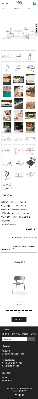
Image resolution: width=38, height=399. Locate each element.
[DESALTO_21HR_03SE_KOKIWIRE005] (6, 115)
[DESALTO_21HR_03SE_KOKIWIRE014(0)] (18, 91)
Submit (31, 339)
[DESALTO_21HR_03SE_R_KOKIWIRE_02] (30, 56)
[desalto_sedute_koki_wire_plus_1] (6, 174)
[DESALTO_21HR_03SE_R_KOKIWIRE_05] (30, 67)
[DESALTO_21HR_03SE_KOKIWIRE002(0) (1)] (18, 103)
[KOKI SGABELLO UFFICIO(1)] (30, 139)
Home (4, 9)
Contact (16, 395)
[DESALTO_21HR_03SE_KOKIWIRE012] (6, 91)
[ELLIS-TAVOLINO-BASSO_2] (30, 174)
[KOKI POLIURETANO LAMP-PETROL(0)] (30, 150)
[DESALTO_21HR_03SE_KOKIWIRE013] (30, 91)
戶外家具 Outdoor (19, 9)
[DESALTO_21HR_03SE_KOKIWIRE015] (18, 79)
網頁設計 (16, 391)
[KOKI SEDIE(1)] (18, 139)
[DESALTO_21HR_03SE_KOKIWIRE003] (30, 103)
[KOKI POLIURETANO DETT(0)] (18, 162)
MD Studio (19, 3)
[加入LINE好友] (34, 3)
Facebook (9, 237)
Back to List (19, 319)
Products (10, 9)
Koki (19, 305)
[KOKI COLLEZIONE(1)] (6, 56)
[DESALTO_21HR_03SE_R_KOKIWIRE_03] (6, 67)
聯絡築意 (4, 378)
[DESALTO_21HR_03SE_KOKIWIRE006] (30, 115)
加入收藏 (12, 237)
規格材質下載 (31, 229)
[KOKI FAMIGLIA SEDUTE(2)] (18, 150)
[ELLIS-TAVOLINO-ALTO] (6, 186)
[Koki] (19, 284)
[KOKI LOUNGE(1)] (6, 150)
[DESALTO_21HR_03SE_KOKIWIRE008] (18, 127)
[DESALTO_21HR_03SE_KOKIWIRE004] (18, 115)
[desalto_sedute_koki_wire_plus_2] (30, 162)
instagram (23, 395)
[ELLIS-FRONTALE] (18, 174)
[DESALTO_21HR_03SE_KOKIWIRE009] (6, 127)
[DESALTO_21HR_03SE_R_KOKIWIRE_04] (18, 67)
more (13, 249)
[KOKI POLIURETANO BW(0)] (6, 162)
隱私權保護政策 (7, 381)
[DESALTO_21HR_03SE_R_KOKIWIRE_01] (18, 56)
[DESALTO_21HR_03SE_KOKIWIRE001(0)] (6, 103)
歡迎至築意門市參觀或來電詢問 (25, 237)
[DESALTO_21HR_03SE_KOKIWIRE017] (30, 79)
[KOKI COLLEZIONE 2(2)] (6, 139)
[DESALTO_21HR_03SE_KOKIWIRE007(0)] (30, 127)
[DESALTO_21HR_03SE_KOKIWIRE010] (6, 79)
